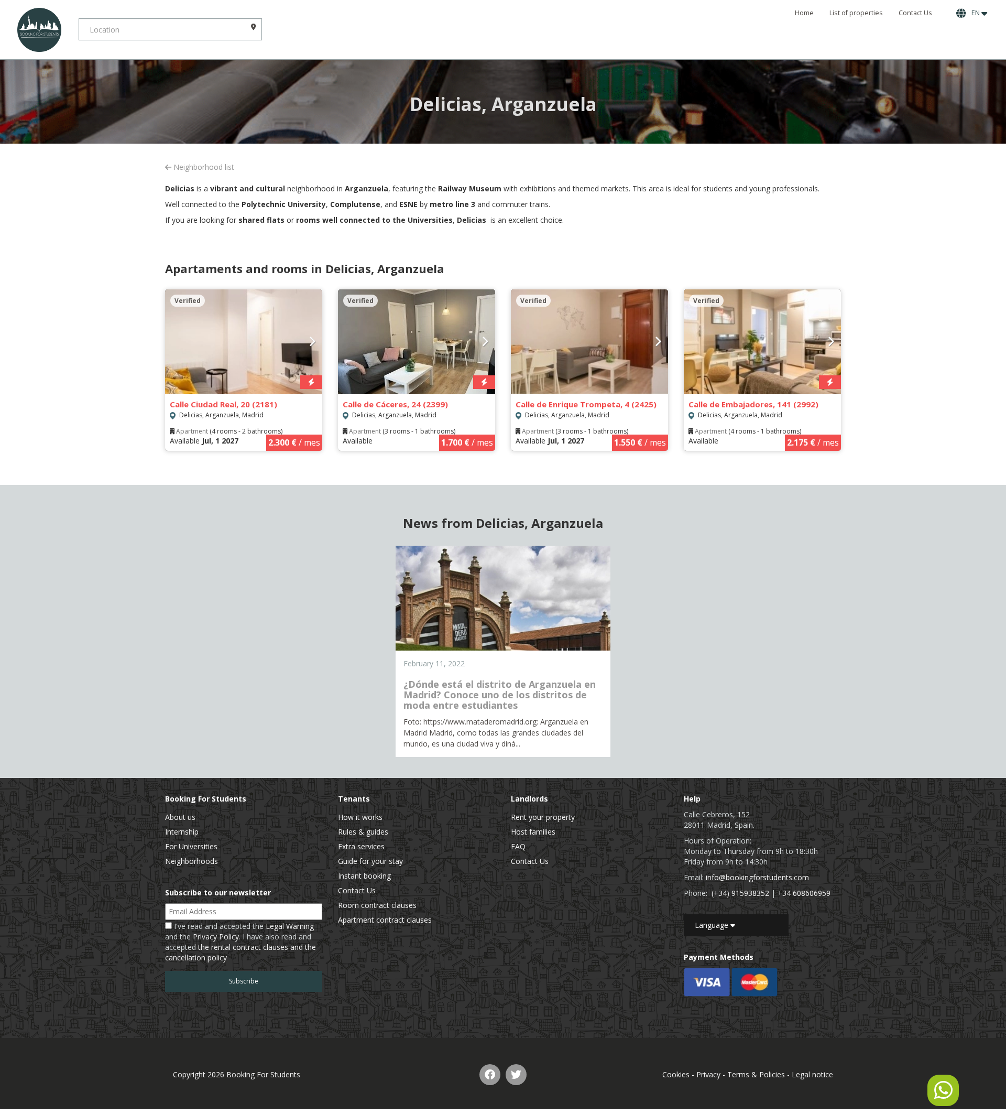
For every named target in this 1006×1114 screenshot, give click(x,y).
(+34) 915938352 (740, 893)
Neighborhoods (191, 861)
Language (712, 925)
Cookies (676, 1074)
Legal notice (812, 1074)
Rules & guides (363, 832)
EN (974, 12)
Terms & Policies (756, 1074)
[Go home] (39, 29)
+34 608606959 (804, 893)
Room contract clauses (377, 905)
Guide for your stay (370, 861)
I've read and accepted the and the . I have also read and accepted (240, 941)
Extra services (361, 846)
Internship (182, 832)
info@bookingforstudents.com (757, 877)
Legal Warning (290, 926)
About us (180, 817)
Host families (533, 832)
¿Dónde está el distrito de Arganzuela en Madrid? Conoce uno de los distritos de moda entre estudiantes (499, 694)
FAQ (518, 846)
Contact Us (915, 12)
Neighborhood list (202, 167)
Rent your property (543, 817)
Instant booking (364, 876)
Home (804, 12)
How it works (360, 817)
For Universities (191, 846)
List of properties (856, 12)
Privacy (708, 1074)
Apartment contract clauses (385, 920)
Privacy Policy (216, 937)
